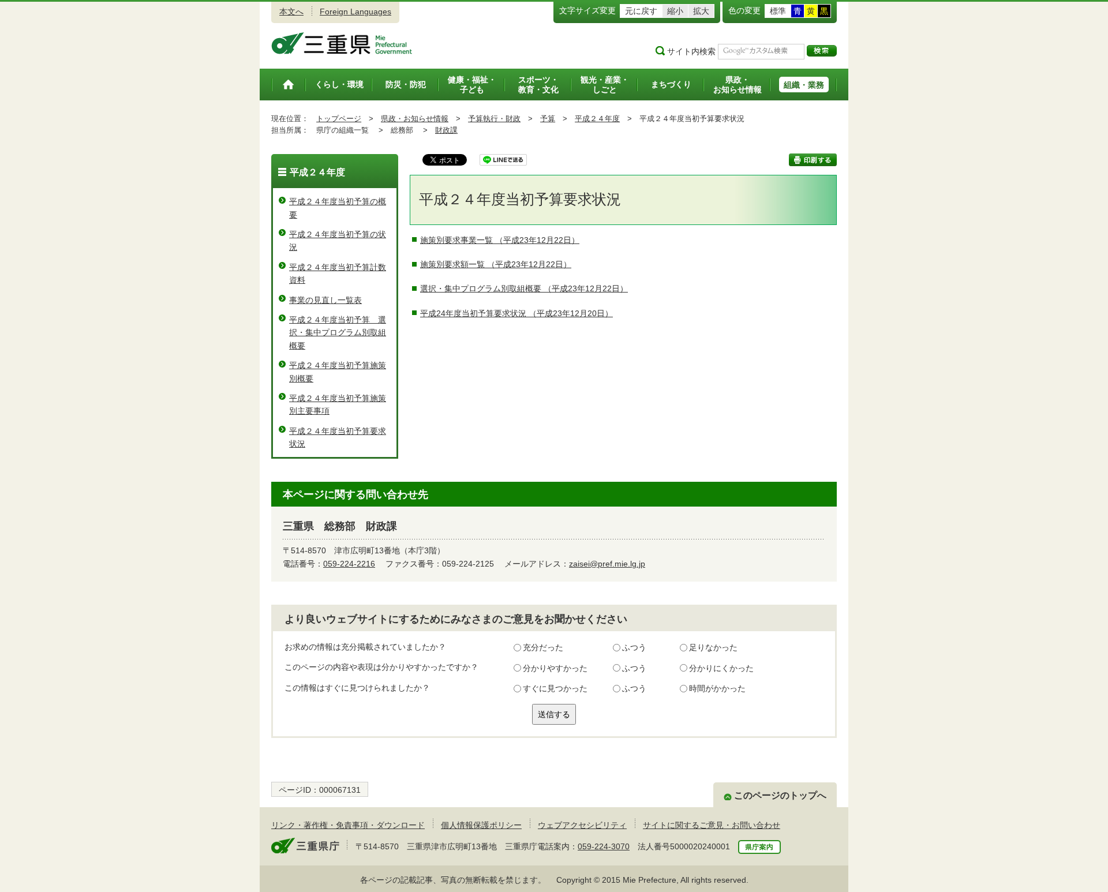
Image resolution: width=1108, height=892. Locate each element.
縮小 (675, 11)
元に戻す (641, 11)
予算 (547, 118)
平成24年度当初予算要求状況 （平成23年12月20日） (516, 313)
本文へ (291, 11)
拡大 (701, 11)
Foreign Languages (355, 11)
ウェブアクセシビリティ (582, 825)
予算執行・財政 (494, 118)
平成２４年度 (597, 118)
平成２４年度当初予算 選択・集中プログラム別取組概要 (337, 332)
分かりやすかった (555, 668)
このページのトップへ (780, 795)
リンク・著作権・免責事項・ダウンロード (348, 825)
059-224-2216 (349, 563)
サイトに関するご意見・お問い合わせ (711, 825)
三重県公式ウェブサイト (342, 43)
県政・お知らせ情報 (414, 118)
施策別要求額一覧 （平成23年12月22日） (495, 264)
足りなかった (713, 647)
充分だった (543, 647)
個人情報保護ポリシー (481, 825)
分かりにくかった (721, 668)
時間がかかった (717, 688)
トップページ (338, 118)
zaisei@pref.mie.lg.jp (607, 563)
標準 (778, 11)
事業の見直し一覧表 (325, 300)
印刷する (813, 159)
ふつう (634, 647)
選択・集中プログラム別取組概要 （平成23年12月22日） (524, 288)
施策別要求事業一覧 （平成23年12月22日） (499, 240)
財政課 (446, 130)
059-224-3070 (604, 846)
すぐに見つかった (555, 688)
